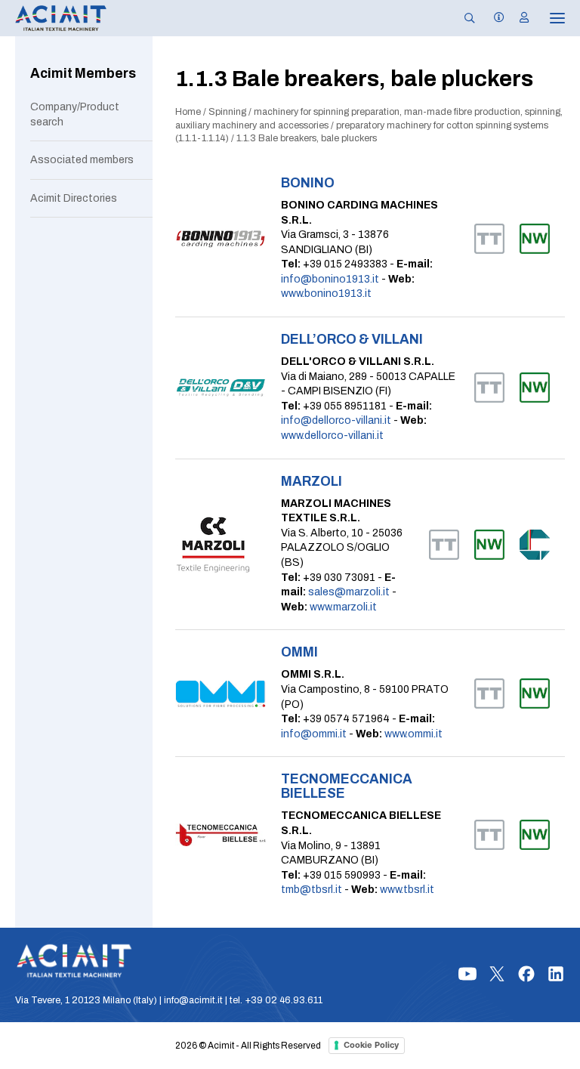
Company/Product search (74, 114)
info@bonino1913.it (330, 279)
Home (188, 112)
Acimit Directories (73, 198)
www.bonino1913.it (326, 293)
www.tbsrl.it (407, 889)
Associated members (82, 159)
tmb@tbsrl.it (311, 889)
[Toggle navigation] (547, 18)
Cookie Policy (371, 1045)
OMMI (299, 652)
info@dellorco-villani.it (336, 420)
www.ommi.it (413, 734)
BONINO (308, 183)
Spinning (227, 112)
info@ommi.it (314, 734)
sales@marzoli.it (349, 592)
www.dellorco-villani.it (332, 435)
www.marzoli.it (343, 607)
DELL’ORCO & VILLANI (352, 339)
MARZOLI (311, 481)
